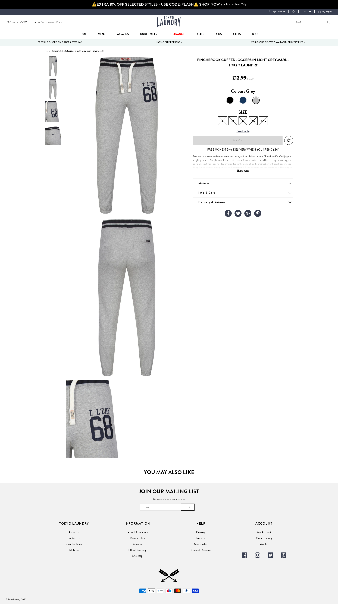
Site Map (137, 556)
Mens (101, 34)
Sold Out (237, 140)
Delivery (200, 532)
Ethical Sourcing (137, 550)
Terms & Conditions (137, 532)
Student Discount (201, 550)
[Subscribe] (188, 507)
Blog (255, 34)
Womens (123, 34)
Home (83, 34)
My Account (264, 532)
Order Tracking (264, 538)
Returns (200, 538)
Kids (219, 34)
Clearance (176, 34)
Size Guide (243, 131)
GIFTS (237, 34)
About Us (74, 532)
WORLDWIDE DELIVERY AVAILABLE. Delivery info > (278, 42)
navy (243, 100)
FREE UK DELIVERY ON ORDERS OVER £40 (60, 42)
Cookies (137, 544)
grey (256, 100)
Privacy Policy (137, 538)
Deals (200, 34)
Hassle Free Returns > (169, 42)
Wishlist (264, 544)
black (230, 100)
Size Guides (200, 544)
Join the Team (74, 544)
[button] (288, 140)
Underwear (148, 34)
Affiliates (74, 550)
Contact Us (73, 538)
